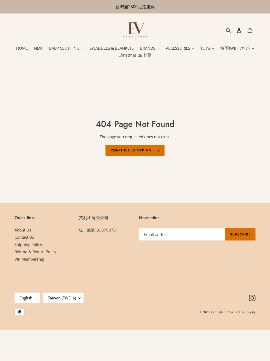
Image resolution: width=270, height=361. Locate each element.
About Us (23, 230)
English (26, 297)
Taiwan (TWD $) (62, 297)
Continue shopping (131, 150)
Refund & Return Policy (35, 251)
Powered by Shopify (241, 312)
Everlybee (218, 312)
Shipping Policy (28, 244)
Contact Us (24, 237)
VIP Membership (29, 259)
